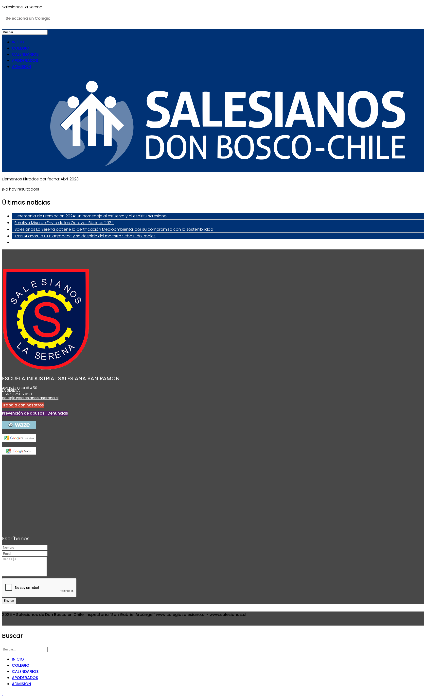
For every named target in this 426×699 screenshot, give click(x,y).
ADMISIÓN (21, 67)
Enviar (9, 600)
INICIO (18, 42)
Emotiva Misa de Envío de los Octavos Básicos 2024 (64, 223)
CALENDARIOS (25, 54)
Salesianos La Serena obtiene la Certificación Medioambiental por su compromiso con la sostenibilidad (114, 229)
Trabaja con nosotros (23, 405)
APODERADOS (25, 60)
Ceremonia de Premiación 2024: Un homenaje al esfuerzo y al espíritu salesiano (91, 216)
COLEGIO (20, 48)
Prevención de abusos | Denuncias (35, 413)
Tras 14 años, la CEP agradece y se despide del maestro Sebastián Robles (85, 236)
